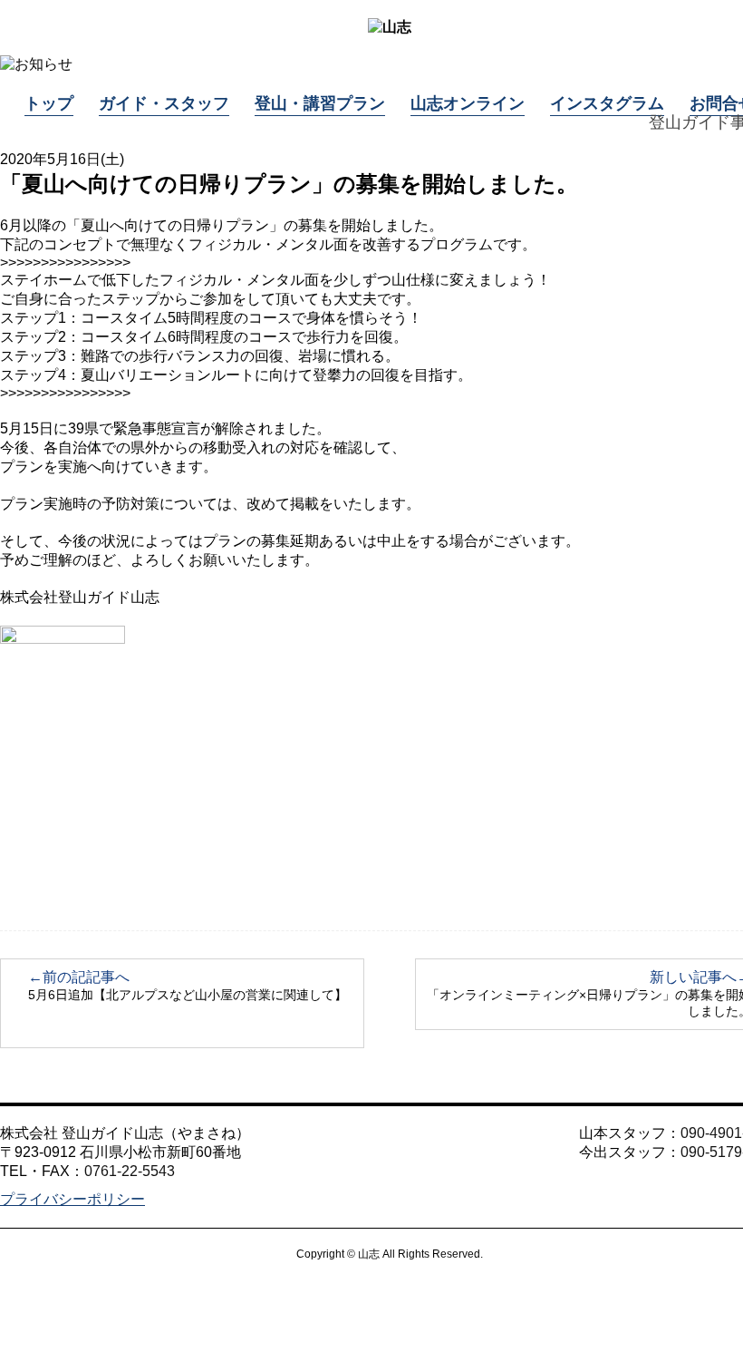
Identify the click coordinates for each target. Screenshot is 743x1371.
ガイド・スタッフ (164, 103)
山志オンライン (467, 103)
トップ (48, 103)
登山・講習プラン (320, 103)
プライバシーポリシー (72, 1199)
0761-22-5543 (129, 1171)
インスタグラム (607, 103)
